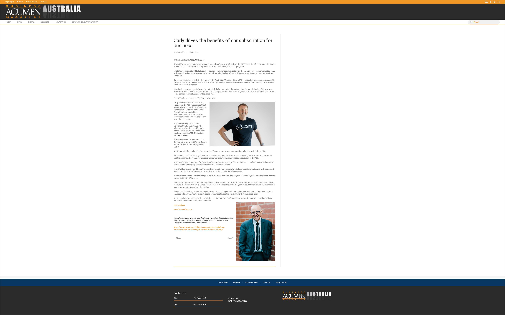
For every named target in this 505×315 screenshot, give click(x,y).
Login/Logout (9, 2)
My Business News (31, 2)
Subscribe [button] (45, 22)
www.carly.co (179, 205)
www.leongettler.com (183, 209)
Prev (179, 238)
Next (230, 238)
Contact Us (43, 2)
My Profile (20, 2)
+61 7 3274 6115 (199, 298)
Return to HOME (281, 282)
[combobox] (484, 22)
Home (8, 22)
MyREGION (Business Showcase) (85, 22)
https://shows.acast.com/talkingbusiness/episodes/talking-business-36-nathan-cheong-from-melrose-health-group (199, 228)
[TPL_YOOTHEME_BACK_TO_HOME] (43, 11)
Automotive (194, 52)
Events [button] (31, 22)
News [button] (19, 22)
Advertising (61, 22)
